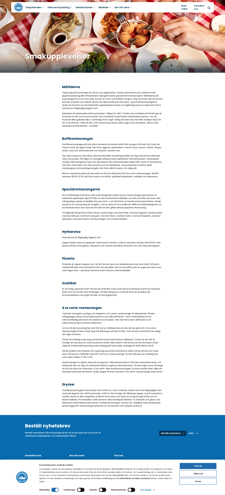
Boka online (184, 7)
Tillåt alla (198, 466)
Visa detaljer (145, 490)
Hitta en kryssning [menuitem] (59, 7)
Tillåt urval (198, 474)
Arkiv (191, 433)
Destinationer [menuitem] (84, 7)
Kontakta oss (199, 7)
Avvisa (198, 481)
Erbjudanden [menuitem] (33, 7)
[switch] (81, 490)
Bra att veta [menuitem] (122, 7)
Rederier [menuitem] (103, 7)
